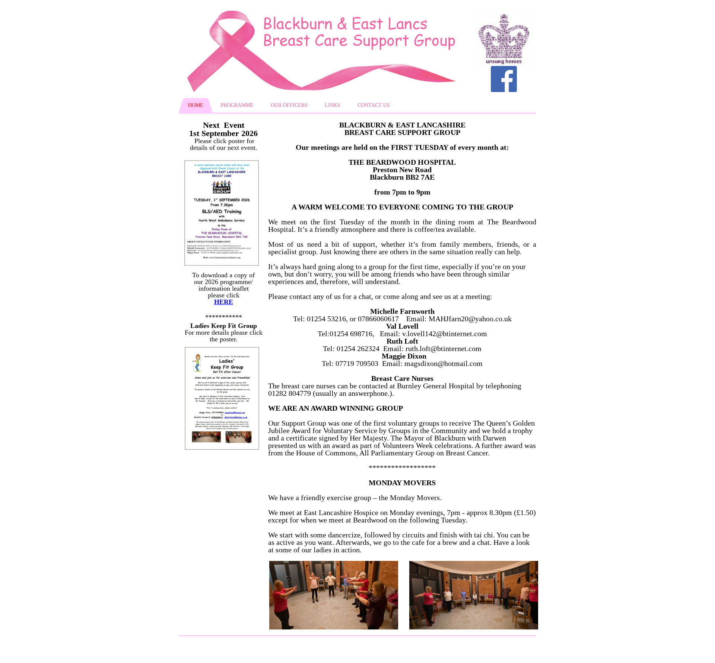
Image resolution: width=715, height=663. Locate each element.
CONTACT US (374, 105)
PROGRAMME (237, 105)
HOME (195, 105)
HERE (223, 302)
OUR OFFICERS (289, 105)
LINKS (332, 105)
